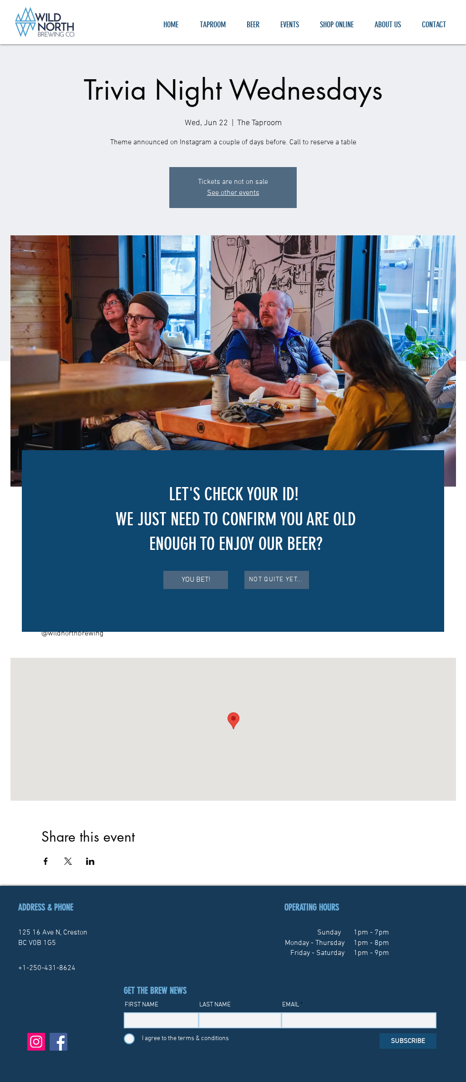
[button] (195, 580)
